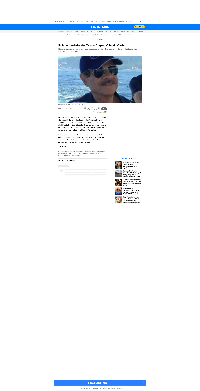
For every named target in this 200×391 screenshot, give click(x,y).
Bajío (122, 21)
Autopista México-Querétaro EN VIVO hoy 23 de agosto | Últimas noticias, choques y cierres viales (132, 174)
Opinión (141, 31)
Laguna (102, 21)
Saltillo (115, 21)
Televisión (90, 31)
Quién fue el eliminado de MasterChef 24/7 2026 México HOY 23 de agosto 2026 (132, 182)
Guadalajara (94, 21)
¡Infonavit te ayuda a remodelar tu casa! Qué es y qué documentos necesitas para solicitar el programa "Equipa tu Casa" (132, 200)
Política (83, 31)
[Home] (100, 27)
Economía (133, 31)
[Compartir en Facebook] (88, 108)
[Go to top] (143, 383)
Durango (128, 21)
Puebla (109, 21)
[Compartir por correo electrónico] (99, 108)
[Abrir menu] (56, 26)
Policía (76, 31)
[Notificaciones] (141, 21)
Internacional (125, 31)
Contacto (119, 388)
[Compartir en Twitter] (92, 108)
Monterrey (84, 21)
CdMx (77, 21)
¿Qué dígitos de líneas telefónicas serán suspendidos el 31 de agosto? (131, 165)
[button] (100, 112)
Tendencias (108, 31)
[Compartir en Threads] (95, 108)
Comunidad (69, 31)
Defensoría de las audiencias (107, 388)
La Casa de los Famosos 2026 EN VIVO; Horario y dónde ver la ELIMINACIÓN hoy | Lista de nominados (131, 192)
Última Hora (60, 31)
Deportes (116, 31)
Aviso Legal (95, 388)
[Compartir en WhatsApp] (85, 108)
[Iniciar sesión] (144, 21)
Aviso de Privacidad (85, 388)
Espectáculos (99, 31)
